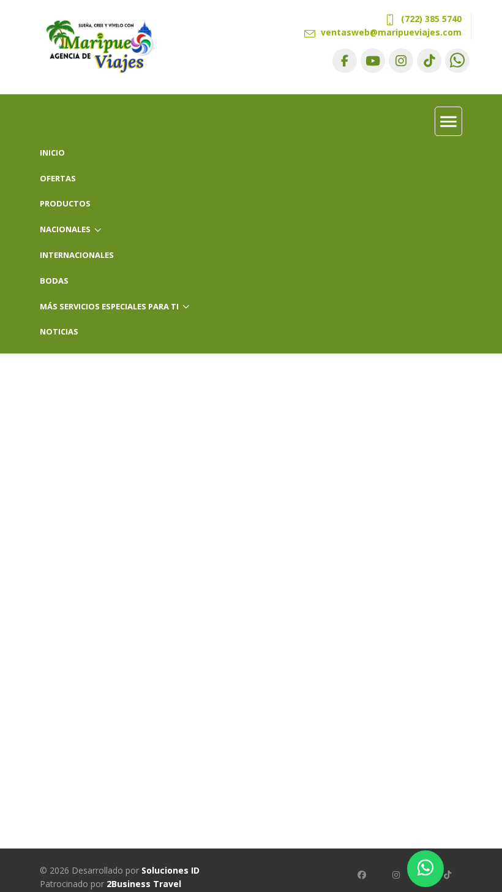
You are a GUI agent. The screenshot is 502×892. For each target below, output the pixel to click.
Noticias (59, 331)
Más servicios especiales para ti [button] (109, 306)
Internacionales (77, 254)
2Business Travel (144, 884)
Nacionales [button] (65, 229)
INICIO (52, 152)
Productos (65, 203)
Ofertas (58, 178)
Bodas (54, 280)
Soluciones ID (170, 870)
